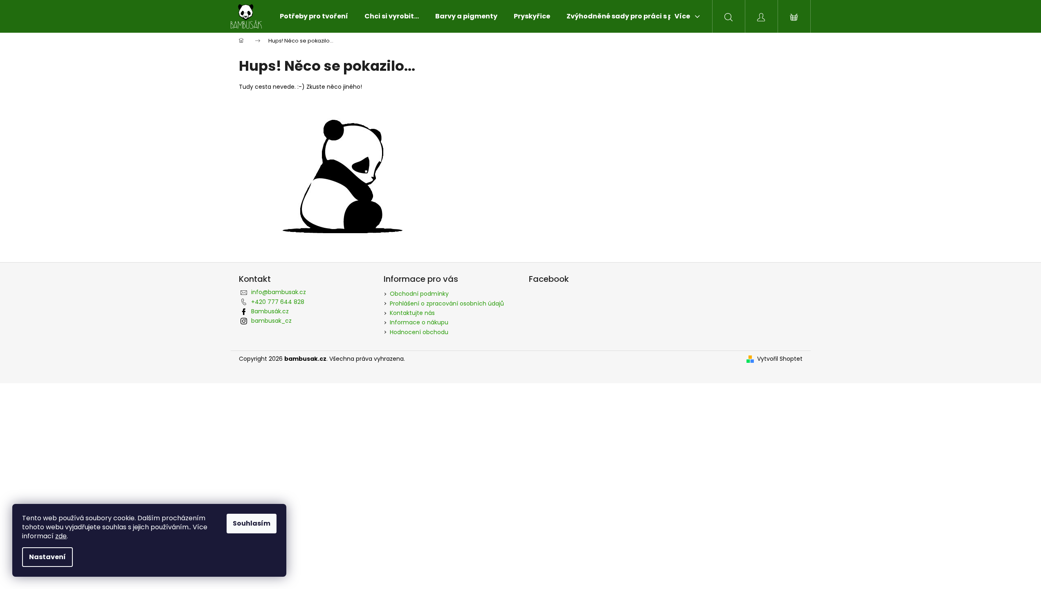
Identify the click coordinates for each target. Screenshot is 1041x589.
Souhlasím (251, 523)
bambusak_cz (271, 321)
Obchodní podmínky (419, 294)
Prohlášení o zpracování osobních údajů (447, 303)
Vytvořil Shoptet (780, 359)
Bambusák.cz (270, 311)
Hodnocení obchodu (419, 332)
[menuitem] (314, 16)
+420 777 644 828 (277, 302)
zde (61, 536)
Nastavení (47, 557)
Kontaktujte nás (412, 313)
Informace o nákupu (419, 322)
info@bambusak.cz (278, 292)
